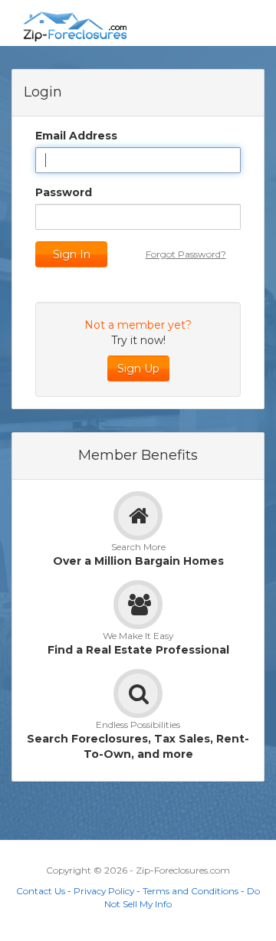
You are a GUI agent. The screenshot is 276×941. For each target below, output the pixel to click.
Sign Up (138, 368)
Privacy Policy (104, 891)
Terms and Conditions (190, 891)
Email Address (76, 136)
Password (63, 192)
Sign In (71, 254)
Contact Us (40, 891)
